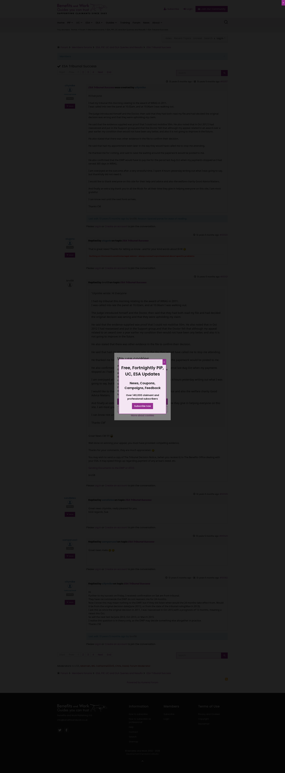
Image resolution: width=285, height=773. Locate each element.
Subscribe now (142, 406)
